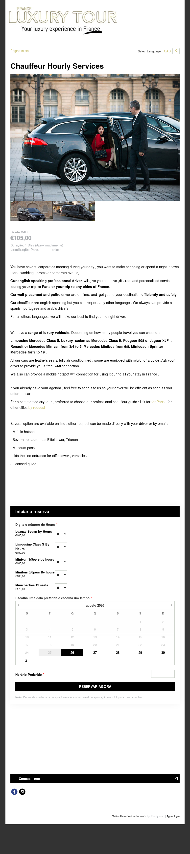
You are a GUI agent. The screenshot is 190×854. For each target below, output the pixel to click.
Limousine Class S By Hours (32, 548)
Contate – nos (29, 778)
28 (117, 652)
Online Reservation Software (129, 816)
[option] (31, 211)
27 (95, 652)
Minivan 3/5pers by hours (34, 561)
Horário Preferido (29, 674)
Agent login (173, 816)
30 (163, 652)
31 (27, 660)
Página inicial (19, 50)
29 (140, 652)
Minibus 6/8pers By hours (35, 574)
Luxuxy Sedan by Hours (33, 533)
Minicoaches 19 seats (31, 587)
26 (72, 652)
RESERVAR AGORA (95, 686)
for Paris (158, 401)
